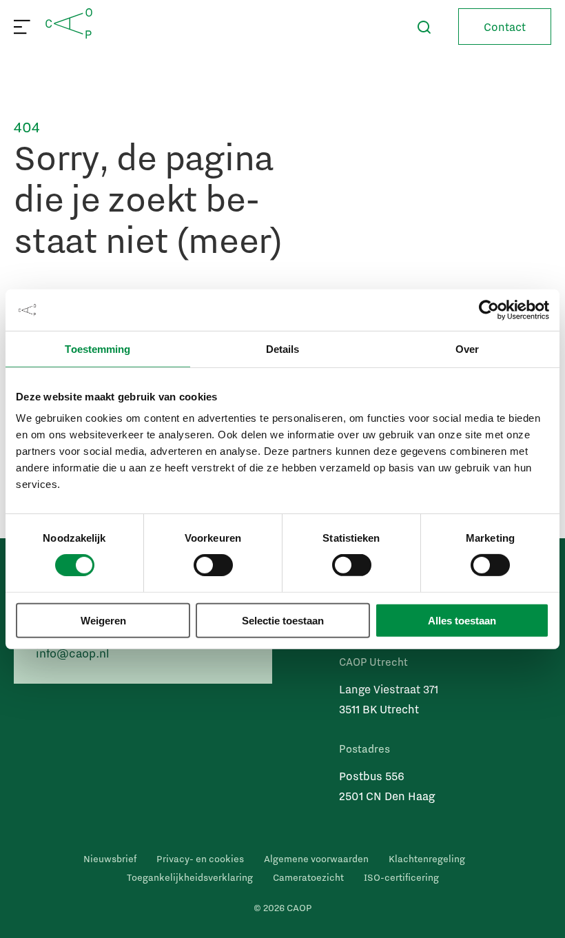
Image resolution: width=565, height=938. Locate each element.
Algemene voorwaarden (316, 859)
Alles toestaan (462, 620)
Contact (505, 26)
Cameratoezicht (308, 877)
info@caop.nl (73, 653)
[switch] (213, 565)
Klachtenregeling (427, 859)
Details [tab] (283, 348)
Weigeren (103, 620)
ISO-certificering (401, 877)
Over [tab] (467, 348)
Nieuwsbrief (109, 859)
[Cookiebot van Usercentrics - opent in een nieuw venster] (489, 309)
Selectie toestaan (283, 620)
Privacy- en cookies (200, 859)
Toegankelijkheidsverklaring (190, 877)
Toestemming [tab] (97, 348)
